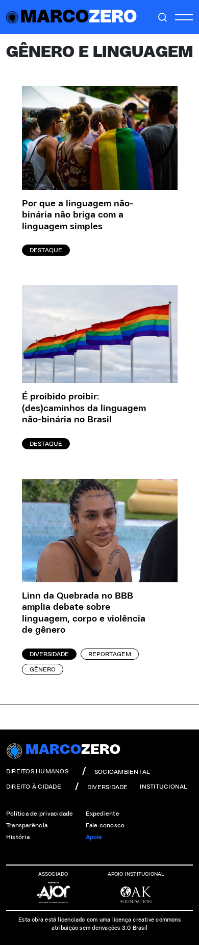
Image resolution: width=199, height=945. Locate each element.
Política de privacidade (39, 814)
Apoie (94, 837)
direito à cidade (33, 787)
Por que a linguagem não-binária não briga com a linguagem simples (77, 215)
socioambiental (122, 772)
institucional (163, 787)
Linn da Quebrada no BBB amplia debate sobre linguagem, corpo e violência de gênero (83, 613)
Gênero (43, 669)
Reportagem (109, 654)
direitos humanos (37, 771)
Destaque (46, 250)
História (18, 837)
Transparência (26, 825)
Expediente (102, 814)
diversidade (107, 787)
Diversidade (49, 654)
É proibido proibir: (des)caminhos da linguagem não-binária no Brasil (84, 408)
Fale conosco (105, 825)
